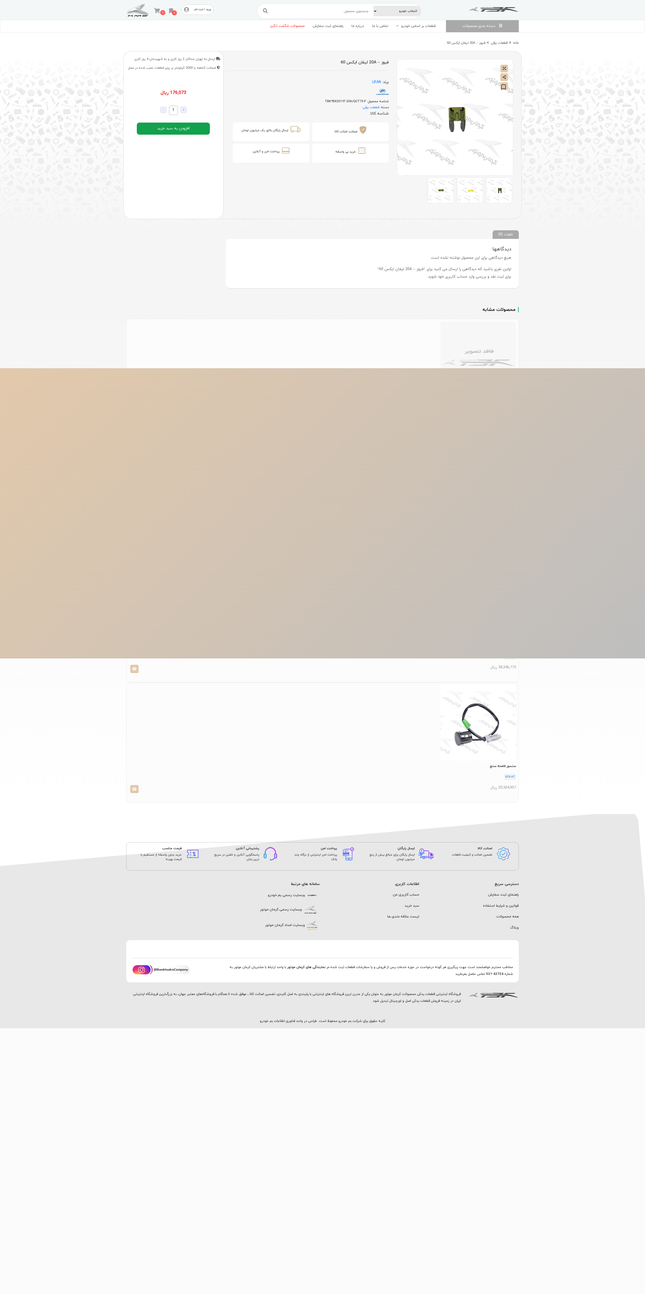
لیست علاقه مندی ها (403, 916)
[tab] (506, 234)
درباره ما (357, 26)
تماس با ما (380, 26)
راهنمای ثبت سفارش (328, 26)
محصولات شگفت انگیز (287, 26)
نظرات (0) (505, 234)
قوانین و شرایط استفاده (501, 905)
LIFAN (376, 82)
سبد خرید (412, 905)
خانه (516, 43)
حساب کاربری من (406, 894)
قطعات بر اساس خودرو (418, 26)
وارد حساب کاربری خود (456, 276)
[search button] (265, 11)
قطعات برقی (499, 43)
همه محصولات (507, 916)
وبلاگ (514, 927)
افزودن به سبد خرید (173, 128)
